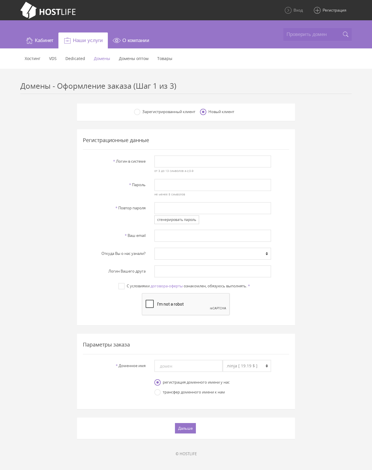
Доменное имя (131, 365)
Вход (297, 10)
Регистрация (333, 10)
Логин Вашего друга (127, 271)
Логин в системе (129, 161)
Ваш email (135, 235)
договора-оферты (167, 285)
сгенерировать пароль (176, 219)
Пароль (137, 184)
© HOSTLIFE (186, 453)
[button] (39, 40)
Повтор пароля (130, 207)
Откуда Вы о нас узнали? (123, 253)
